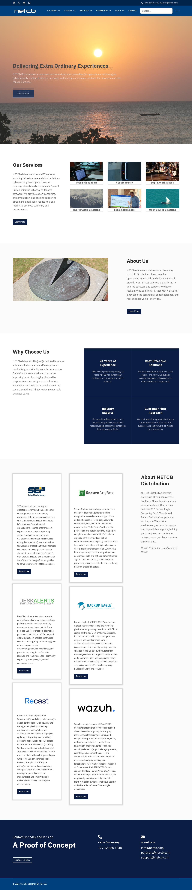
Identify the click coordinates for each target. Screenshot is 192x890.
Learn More (20, 221)
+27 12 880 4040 (151, 3)
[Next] (25, 131)
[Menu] (177, 11)
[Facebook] (14, 2)
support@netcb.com (155, 857)
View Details (23, 91)
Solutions (52, 10)
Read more (24, 571)
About (118, 10)
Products (84, 10)
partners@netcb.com (155, 853)
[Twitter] (19, 2)
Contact (132, 10)
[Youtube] (24, 2)
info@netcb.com (170, 3)
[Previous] (15, 131)
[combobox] (156, 11)
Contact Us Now (22, 860)
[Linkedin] (29, 2)
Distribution (102, 10)
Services (68, 10)
